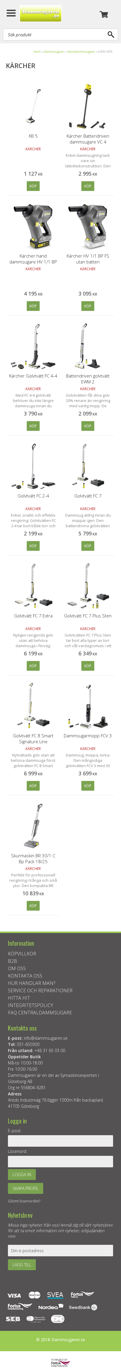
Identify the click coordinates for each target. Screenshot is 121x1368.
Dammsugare (53, 51)
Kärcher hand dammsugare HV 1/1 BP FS (33, 262)
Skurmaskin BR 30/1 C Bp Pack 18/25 (33, 858)
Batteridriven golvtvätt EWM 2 (88, 379)
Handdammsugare (81, 51)
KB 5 (33, 136)
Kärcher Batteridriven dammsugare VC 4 (88, 139)
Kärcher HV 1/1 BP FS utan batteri (88, 259)
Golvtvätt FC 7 (88, 496)
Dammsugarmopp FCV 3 (88, 736)
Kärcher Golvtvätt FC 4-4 (33, 376)
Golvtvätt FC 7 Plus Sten (88, 616)
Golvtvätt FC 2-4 (33, 496)
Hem (36, 51)
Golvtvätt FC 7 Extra (33, 616)
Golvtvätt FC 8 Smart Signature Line (33, 738)
